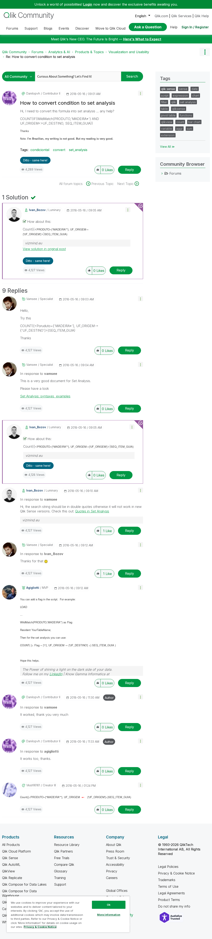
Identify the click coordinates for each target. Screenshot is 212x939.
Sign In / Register (195, 27)
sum (189, 128)
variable (166, 128)
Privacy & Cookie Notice (176, 873)
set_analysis (78, 150)
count (180, 122)
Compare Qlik (64, 864)
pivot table (168, 115)
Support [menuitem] (30, 28)
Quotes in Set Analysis (92, 511)
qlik (173, 102)
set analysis (188, 102)
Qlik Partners (63, 851)
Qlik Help (202, 16)
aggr (179, 128)
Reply (129, 170)
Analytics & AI (59, 52)
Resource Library (67, 845)
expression (180, 95)
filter (164, 102)
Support (60, 884)
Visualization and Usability (128, 52)
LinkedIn (55, 674)
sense (183, 89)
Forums (37, 52)
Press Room (115, 851)
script (165, 95)
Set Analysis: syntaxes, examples (45, 396)
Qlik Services (181, 16)
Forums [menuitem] (12, 28)
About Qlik (113, 845)
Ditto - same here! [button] (35, 160)
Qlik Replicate (12, 878)
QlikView (8, 871)
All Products (11, 845)
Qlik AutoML (11, 864)
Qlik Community (14, 52)
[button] (140, 93)
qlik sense (168, 89)
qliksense (178, 108)
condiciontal (39, 150)
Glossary (60, 871)
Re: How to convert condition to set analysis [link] (40, 57)
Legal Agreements (171, 893)
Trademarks (166, 880)
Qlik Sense (10, 858)
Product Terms (169, 900)
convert (59, 150)
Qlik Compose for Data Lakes (24, 884)
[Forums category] (162, 173)
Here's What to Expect (142, 39)
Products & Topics (89, 52)
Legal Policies (168, 867)
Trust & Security (118, 858)
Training (60, 878)
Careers (112, 878)
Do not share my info (174, 906)
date (195, 89)
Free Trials (61, 858)
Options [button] (205, 52)
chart (195, 95)
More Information (108, 914)
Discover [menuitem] (82, 28)
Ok (109, 904)
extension (168, 135)
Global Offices (117, 891)
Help (173, 27)
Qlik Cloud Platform (16, 851)
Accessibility (115, 864)
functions (186, 115)
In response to (38, 374)
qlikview (166, 122)
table (164, 108)
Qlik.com (161, 16)
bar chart (194, 122)
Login (87, 4)
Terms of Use (168, 886)
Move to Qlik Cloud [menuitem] (110, 28)
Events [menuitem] (64, 28)
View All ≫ (167, 146)
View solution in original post (44, 249)
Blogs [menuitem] (48, 28)
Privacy (111, 871)
